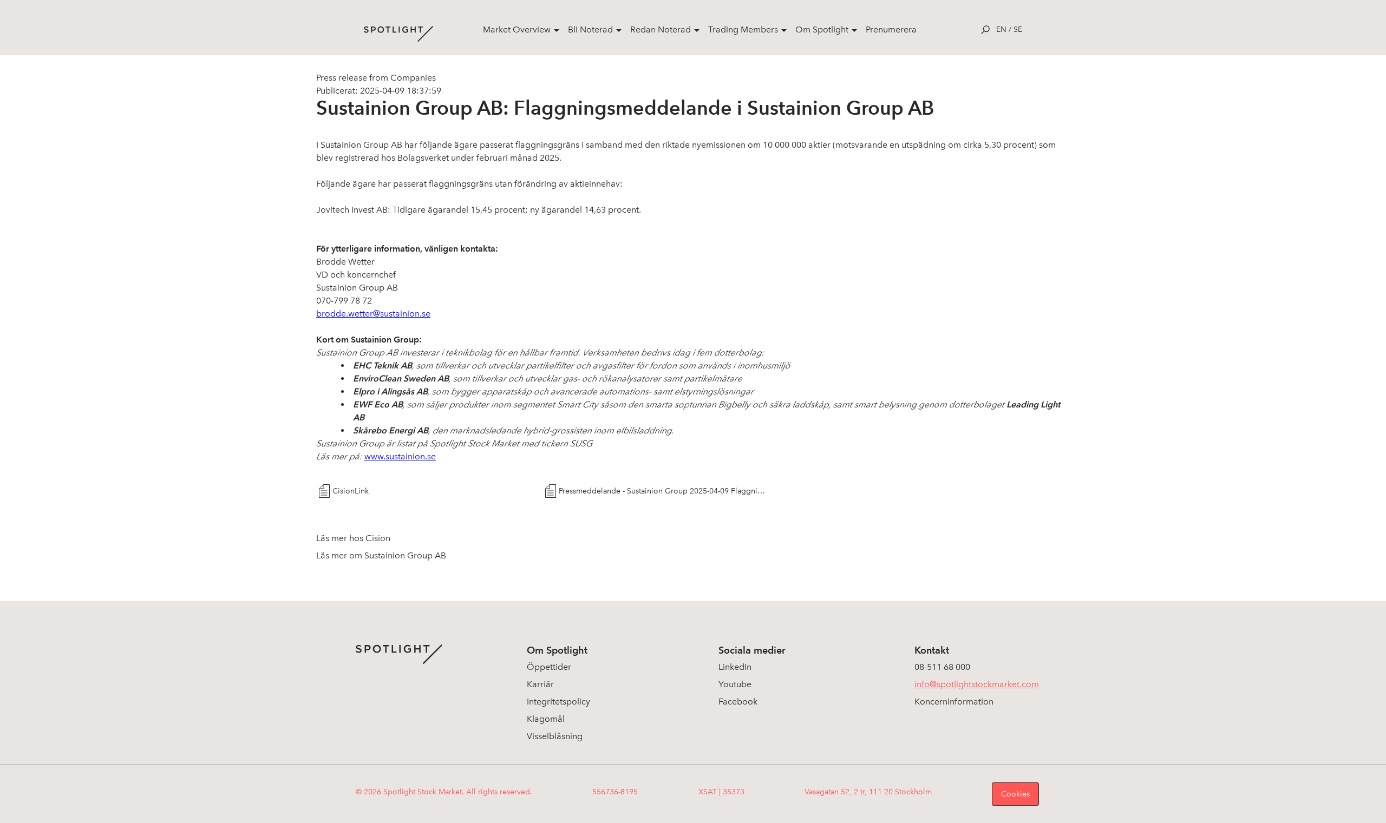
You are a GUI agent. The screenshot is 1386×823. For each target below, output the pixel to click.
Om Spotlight (821, 29)
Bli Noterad (590, 29)
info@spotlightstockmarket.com (976, 684)
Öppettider (549, 667)
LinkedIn (734, 667)
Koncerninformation (953, 701)
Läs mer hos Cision (353, 538)
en (1001, 29)
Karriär (540, 684)
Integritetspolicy (558, 701)
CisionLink (350, 491)
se (1018, 29)
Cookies (1015, 794)
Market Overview (517, 29)
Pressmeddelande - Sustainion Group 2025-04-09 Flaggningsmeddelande (662, 491)
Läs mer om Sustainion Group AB (381, 555)
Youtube (734, 684)
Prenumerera (891, 29)
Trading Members (743, 29)
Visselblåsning (555, 736)
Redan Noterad (660, 29)
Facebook (737, 701)
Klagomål (546, 719)
